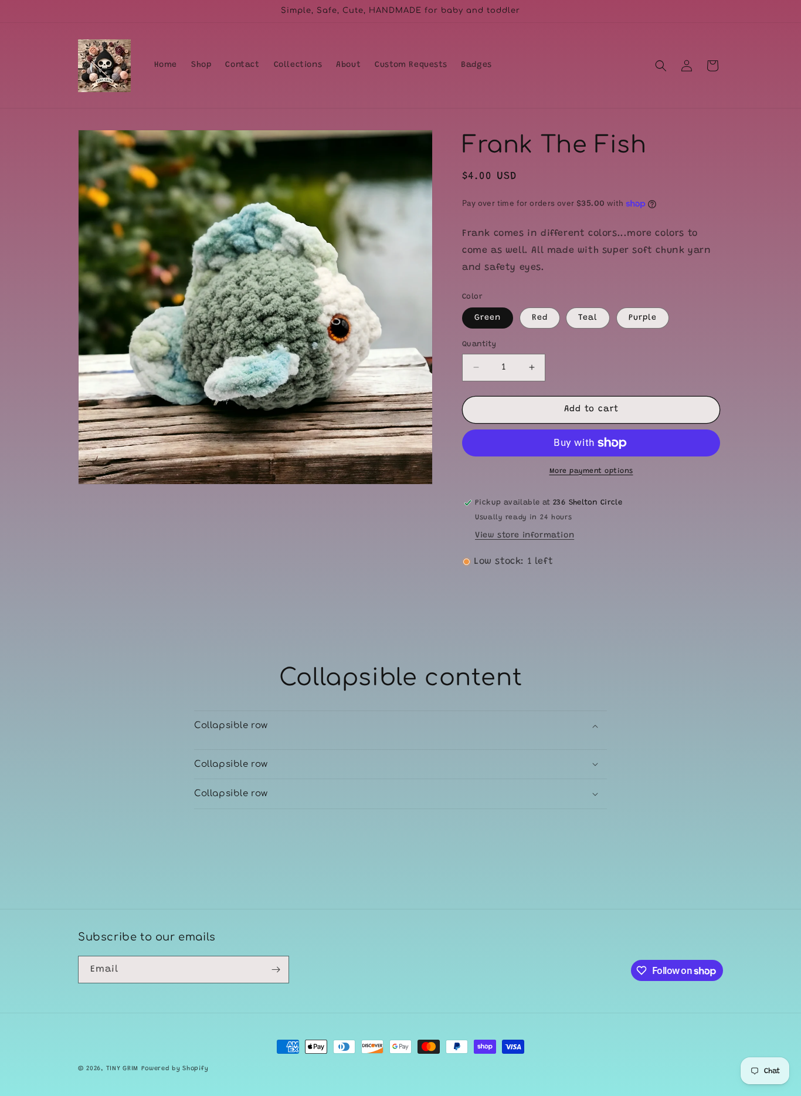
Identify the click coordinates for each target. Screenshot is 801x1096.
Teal (588, 318)
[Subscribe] (276, 969)
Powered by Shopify (175, 1068)
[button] (661, 66)
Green (487, 318)
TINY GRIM (122, 1068)
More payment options (591, 471)
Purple (643, 318)
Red (540, 318)
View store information (524, 536)
